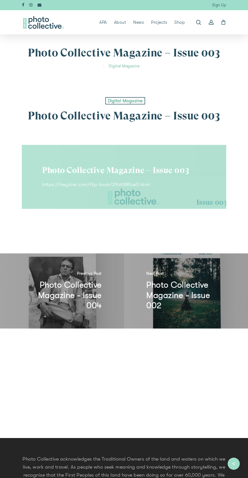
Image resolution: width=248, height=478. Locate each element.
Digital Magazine (124, 66)
